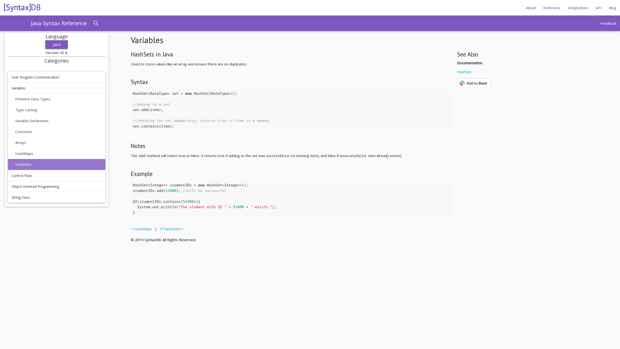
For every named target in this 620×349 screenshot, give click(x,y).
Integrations (578, 7)
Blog (612, 7)
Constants (23, 131)
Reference (552, 7)
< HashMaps (142, 228)
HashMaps (24, 153)
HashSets (23, 164)
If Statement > (171, 228)
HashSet (464, 71)
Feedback (608, 23)
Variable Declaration (31, 120)
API (599, 7)
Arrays (20, 142)
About (531, 7)
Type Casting (26, 109)
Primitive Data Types (33, 98)
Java (57, 44)
